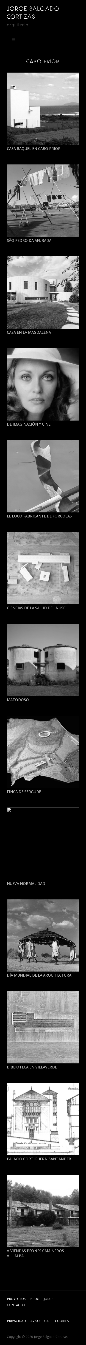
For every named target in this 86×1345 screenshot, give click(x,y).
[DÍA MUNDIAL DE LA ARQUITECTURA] (43, 935)
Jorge (48, 1299)
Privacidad (16, 1321)
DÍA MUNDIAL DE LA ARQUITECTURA (39, 975)
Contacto (16, 1305)
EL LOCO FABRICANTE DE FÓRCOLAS (39, 516)
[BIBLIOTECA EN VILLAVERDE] (43, 1027)
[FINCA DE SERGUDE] (43, 752)
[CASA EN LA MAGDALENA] (43, 292)
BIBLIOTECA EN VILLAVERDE (32, 1067)
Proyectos (16, 1299)
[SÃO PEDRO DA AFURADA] (43, 200)
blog (34, 1299)
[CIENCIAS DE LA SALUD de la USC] (43, 568)
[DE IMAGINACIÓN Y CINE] (43, 384)
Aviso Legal (40, 1321)
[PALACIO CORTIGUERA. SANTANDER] (43, 1119)
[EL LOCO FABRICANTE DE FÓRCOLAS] (43, 476)
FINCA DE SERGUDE (24, 791)
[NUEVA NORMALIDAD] (43, 844)
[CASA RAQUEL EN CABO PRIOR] (43, 109)
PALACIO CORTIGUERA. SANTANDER (39, 1158)
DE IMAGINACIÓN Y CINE (28, 424)
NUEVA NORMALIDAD (26, 883)
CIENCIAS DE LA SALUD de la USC (36, 607)
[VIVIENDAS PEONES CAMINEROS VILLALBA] (43, 1211)
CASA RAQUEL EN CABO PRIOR (34, 148)
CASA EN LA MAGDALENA (29, 332)
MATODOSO (18, 699)
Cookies (62, 1321)
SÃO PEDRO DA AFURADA (29, 240)
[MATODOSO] (43, 660)
